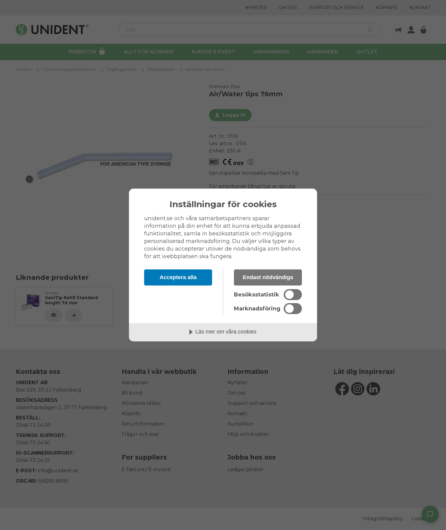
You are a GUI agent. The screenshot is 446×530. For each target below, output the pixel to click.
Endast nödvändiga (268, 277)
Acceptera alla (178, 277)
